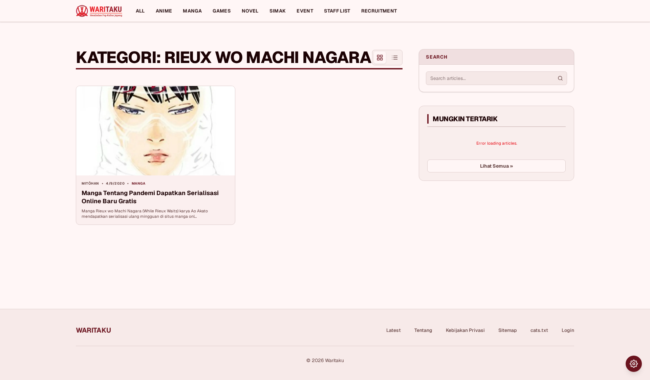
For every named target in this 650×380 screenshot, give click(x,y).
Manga (192, 11)
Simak (277, 11)
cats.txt (539, 330)
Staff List (337, 11)
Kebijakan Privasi (465, 330)
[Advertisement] (469, 236)
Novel (250, 11)
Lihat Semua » (496, 166)
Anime (164, 11)
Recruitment (379, 11)
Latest (393, 330)
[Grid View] (380, 57)
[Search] (560, 78)
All (140, 11)
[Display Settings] (634, 364)
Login (568, 330)
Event (305, 11)
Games (222, 11)
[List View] (395, 57)
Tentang (423, 330)
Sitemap (507, 330)
